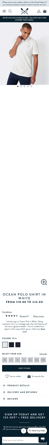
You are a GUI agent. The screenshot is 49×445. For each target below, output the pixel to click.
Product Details (18, 385)
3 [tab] (24, 86)
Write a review (38, 316)
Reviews (23, 316)
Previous (3, 54)
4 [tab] (27, 86)
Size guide (43, 353)
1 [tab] (17, 86)
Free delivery (7, 311)
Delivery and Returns (22, 392)
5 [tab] (31, 86)
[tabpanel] (24, 54)
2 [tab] (21, 86)
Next (46, 54)
